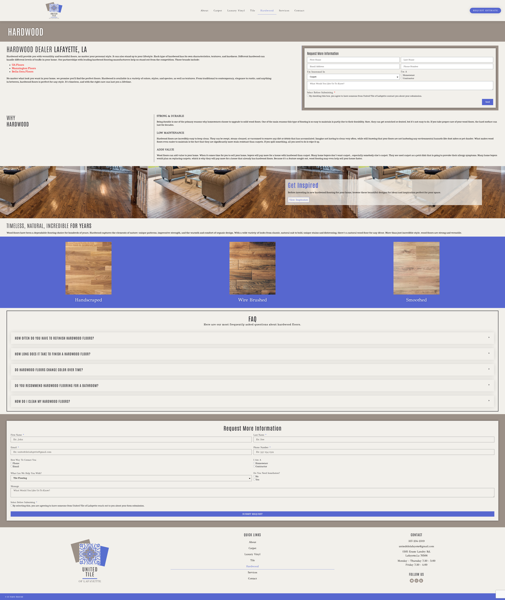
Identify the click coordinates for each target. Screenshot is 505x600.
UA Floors (18, 64)
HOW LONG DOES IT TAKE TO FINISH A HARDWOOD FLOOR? (53, 354)
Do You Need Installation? (266, 473)
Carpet (218, 10)
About (204, 10)
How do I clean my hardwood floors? (42, 401)
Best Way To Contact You (23, 460)
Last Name (259, 435)
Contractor (408, 78)
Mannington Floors (24, 68)
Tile (252, 10)
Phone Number (261, 447)
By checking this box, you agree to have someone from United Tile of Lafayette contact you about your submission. (365, 96)
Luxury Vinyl (236, 10)
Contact (299, 10)
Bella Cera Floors (22, 71)
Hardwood (267, 10)
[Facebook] (412, 581)
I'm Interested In (316, 72)
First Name (17, 435)
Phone (16, 463)
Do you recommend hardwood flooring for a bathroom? (57, 385)
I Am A (257, 460)
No (257, 476)
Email (14, 447)
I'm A (404, 71)
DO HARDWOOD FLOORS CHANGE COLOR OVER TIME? (49, 369)
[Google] (421, 581)
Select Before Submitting (320, 92)
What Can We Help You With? (26, 473)
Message (15, 486)
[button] (252, 338)
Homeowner (409, 75)
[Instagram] (416, 581)
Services (284, 10)
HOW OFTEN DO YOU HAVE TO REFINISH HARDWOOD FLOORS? (54, 338)
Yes (257, 479)
